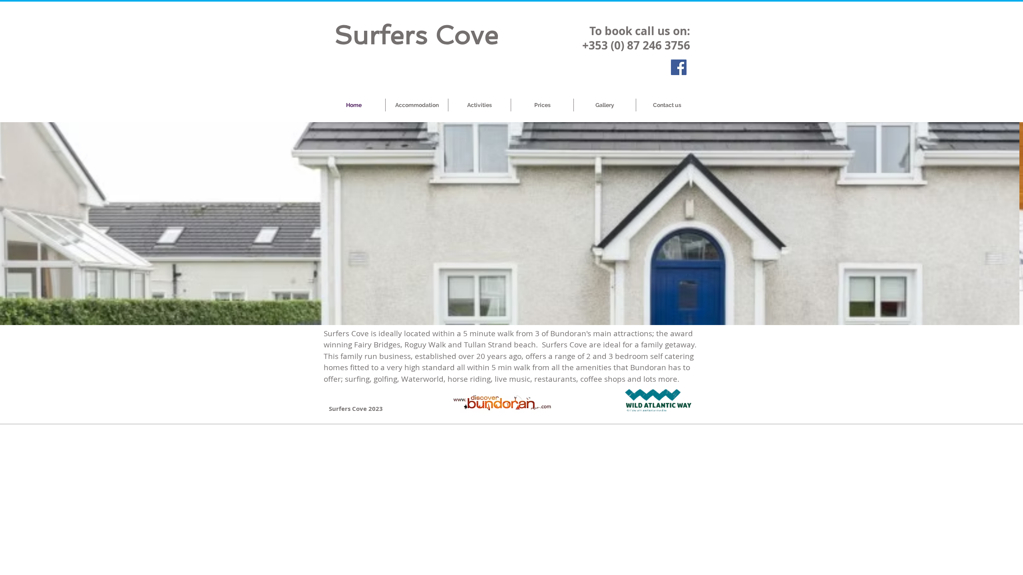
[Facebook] (679, 67)
